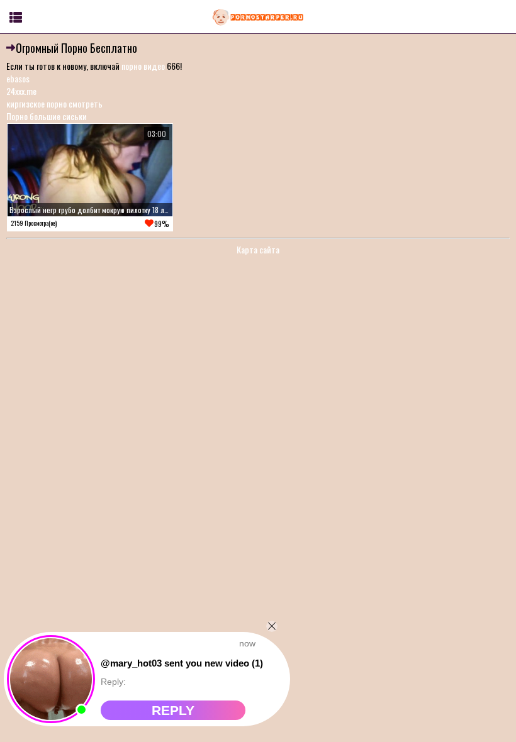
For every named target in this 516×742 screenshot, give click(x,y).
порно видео (143, 65)
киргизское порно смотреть (54, 103)
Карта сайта (258, 249)
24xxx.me (21, 90)
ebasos (18, 78)
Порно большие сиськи (46, 116)
